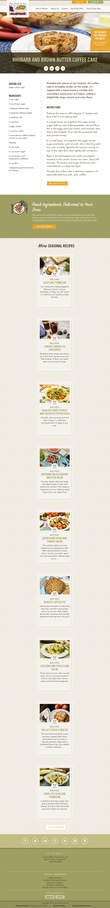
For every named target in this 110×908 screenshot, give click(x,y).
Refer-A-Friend (55, 878)
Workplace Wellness (55, 885)
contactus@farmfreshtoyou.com (55, 857)
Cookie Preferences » (81, 906)
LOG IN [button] (60, 897)
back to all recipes (55, 827)
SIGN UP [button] (50, 897)
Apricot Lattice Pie (55, 602)
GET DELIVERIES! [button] (44, 226)
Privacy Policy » (23, 906)
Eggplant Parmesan (54, 283)
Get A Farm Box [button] (93, 8)
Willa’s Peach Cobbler (55, 730)
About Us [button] (55, 8)
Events (65, 8)
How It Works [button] (41, 8)
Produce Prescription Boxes (55, 880)
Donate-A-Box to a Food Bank (55, 887)
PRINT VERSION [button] (58, 183)
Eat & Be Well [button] (77, 8)
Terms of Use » (59, 906)
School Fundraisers (55, 882)
